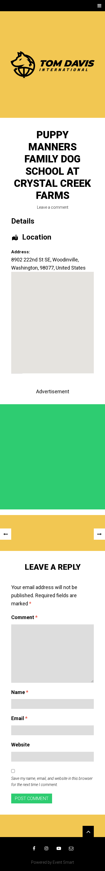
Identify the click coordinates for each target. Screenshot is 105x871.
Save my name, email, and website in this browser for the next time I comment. (52, 781)
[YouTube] (58, 848)
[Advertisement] (52, 456)
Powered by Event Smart (52, 862)
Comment (24, 617)
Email (19, 718)
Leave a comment (52, 207)
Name (19, 692)
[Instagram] (46, 848)
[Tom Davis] (53, 64)
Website (20, 745)
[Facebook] (34, 848)
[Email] (71, 848)
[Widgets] (88, 831)
